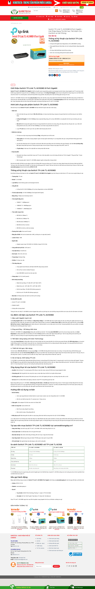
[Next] (84, 520)
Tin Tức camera (40, 548)
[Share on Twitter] (52, 75)
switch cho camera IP (63, 70)
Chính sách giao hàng (54, 538)
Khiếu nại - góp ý (41, 543)
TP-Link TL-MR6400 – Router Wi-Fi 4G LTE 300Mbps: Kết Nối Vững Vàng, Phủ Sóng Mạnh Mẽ (38, 527)
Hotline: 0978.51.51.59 (23, 587)
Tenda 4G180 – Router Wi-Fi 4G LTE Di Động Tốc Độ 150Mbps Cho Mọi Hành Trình (75, 527)
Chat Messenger (79, 587)
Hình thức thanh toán (54, 548)
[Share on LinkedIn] (59, 75)
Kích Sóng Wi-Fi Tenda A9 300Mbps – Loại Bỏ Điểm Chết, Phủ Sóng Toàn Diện (19, 527)
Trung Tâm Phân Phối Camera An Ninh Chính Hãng (39, 7)
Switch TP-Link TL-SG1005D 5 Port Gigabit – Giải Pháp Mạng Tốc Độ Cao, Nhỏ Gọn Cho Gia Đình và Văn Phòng (57, 527)
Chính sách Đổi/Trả (53, 545)
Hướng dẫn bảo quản (54, 543)
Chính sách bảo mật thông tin (56, 550)
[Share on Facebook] (50, 75)
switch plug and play (52, 72)
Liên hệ (38, 541)
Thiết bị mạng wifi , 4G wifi (16, 23)
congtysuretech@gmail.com (21, 559)
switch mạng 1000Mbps (71, 70)
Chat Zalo (52, 587)
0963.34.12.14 (16, 554)
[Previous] (11, 520)
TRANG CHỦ (21, 585)
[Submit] (56, 10)
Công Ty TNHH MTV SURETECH (54, 576)
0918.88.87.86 (22, 557)
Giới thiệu (39, 538)
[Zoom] (12, 62)
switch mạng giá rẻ (80, 70)
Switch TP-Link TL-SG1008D (72, 72)
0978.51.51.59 (15, 546)
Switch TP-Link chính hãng (61, 72)
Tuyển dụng (39, 545)
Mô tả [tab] (13, 84)
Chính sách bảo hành (54, 541)
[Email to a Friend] (55, 75)
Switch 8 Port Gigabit (54, 70)
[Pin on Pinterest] (57, 75)
